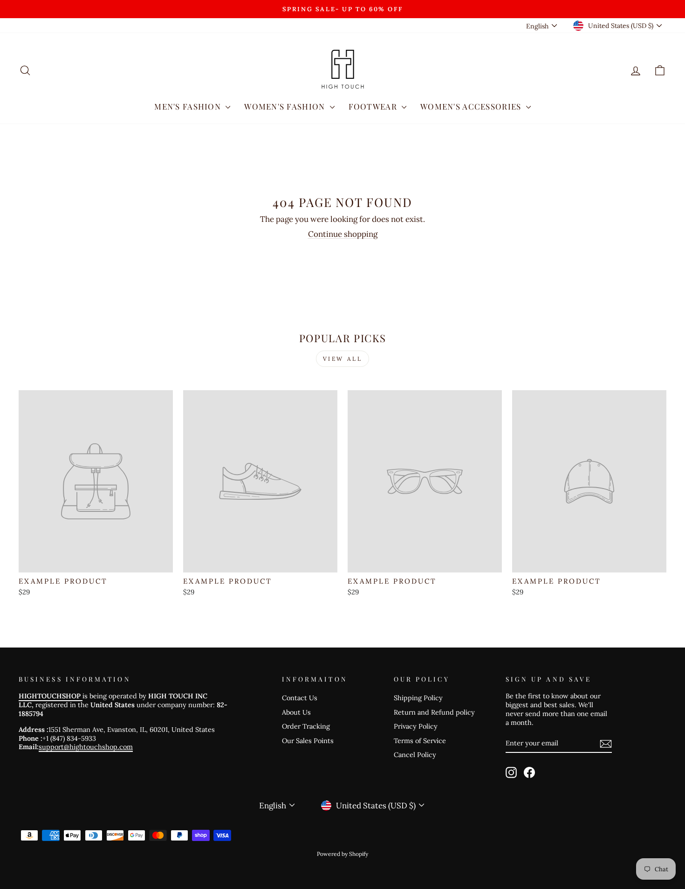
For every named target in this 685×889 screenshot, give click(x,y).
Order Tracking (306, 726)
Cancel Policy (415, 754)
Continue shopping (342, 234)
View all (343, 358)
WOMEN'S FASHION (285, 106)
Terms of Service (420, 740)
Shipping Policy (418, 697)
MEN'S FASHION (188, 106)
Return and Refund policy (434, 712)
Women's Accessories (472, 106)
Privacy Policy (416, 726)
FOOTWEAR (374, 106)
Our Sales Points (308, 740)
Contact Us (299, 697)
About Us (296, 712)
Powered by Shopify (342, 853)
